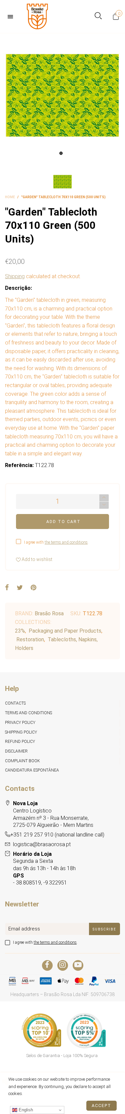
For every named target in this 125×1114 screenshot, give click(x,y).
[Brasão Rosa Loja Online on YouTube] (78, 965)
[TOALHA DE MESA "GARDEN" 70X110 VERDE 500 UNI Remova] (62, 95)
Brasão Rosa (49, 613)
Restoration (30, 639)
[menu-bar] (12, 16)
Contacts (15, 703)
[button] (104, 505)
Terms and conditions (28, 713)
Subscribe (104, 929)
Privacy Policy (20, 722)
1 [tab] (61, 153)
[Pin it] (33, 588)
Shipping (15, 276)
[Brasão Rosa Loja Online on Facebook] (47, 965)
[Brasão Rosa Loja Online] (37, 16)
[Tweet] (20, 588)
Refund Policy (20, 741)
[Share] (7, 588)
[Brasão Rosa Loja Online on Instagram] (62, 965)
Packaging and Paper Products (65, 631)
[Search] (98, 16)
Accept (101, 1105)
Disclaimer (16, 751)
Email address (24, 929)
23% (20, 631)
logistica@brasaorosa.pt (42, 844)
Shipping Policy (21, 732)
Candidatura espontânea (32, 770)
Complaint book (22, 761)
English (25, 1109)
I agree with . (56, 542)
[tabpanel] (62, 95)
